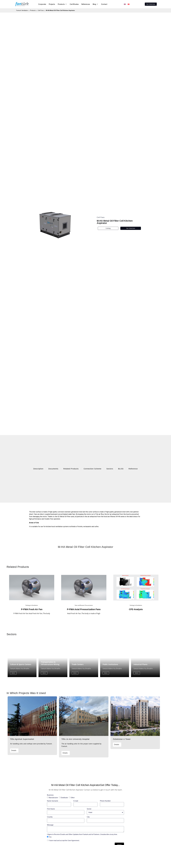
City (88, 817)
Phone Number (105, 801)
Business (50, 795)
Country (50, 817)
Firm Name (51, 809)
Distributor (64, 797)
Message (50, 825)
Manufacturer (53, 797)
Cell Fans (41, 10)
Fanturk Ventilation (22, 10)
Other (73, 797)
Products (33, 10)
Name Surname (52, 801)
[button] (62, 4)
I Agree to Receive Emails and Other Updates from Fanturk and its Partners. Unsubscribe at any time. (82, 834)
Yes (50, 837)
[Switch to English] (125, 4)
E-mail (76, 801)
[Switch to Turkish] (128, 4)
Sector (89, 809)
